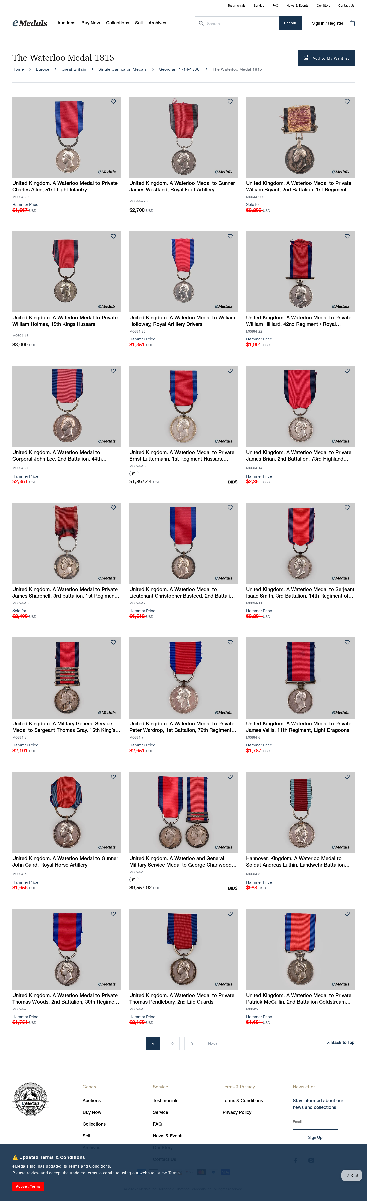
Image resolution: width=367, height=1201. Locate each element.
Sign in (318, 23)
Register (335, 23)
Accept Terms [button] (28, 1186)
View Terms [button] (169, 1173)
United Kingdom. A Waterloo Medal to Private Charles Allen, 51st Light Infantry (65, 186)
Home (18, 69)
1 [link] (153, 1043)
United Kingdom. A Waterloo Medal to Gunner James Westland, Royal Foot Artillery (182, 186)
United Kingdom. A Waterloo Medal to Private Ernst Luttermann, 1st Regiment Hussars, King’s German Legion (181, 457)
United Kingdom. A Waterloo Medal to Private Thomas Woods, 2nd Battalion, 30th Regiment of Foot (65, 1000)
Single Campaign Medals (122, 69)
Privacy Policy (237, 1113)
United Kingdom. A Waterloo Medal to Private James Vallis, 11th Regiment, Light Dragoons (298, 727)
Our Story (323, 5)
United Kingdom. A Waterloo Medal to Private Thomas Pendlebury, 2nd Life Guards (181, 999)
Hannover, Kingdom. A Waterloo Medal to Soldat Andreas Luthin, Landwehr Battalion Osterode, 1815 (295, 863)
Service (259, 5)
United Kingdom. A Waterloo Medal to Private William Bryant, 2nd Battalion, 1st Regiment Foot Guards (298, 187)
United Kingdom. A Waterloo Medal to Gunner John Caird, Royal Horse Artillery (65, 862)
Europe (43, 69)
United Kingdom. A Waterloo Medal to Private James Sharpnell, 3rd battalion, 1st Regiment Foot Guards (65, 594)
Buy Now (92, 1113)
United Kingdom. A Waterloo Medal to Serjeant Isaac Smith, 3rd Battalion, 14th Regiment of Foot (300, 594)
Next (212, 1043)
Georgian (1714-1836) (180, 69)
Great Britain (74, 69)
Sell (86, 1136)
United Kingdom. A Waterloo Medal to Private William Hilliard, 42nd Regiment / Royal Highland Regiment (298, 322)
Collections (94, 1124)
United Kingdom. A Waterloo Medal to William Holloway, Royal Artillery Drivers (182, 321)
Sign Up (315, 1138)
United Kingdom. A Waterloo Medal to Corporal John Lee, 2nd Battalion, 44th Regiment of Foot (57, 457)
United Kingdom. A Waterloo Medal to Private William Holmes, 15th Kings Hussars (65, 321)
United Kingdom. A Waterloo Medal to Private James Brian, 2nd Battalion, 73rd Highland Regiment (298, 457)
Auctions (92, 1101)
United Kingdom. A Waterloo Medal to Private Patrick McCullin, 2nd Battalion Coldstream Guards (298, 1000)
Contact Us (346, 5)
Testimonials (237, 5)
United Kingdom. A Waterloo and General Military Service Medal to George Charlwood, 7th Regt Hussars (181, 863)
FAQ (275, 5)
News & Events (297, 5)
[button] (90, 23)
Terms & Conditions (243, 1101)
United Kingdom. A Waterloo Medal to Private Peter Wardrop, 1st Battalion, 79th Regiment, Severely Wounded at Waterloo (181, 728)
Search (290, 23)
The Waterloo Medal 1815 (237, 69)
